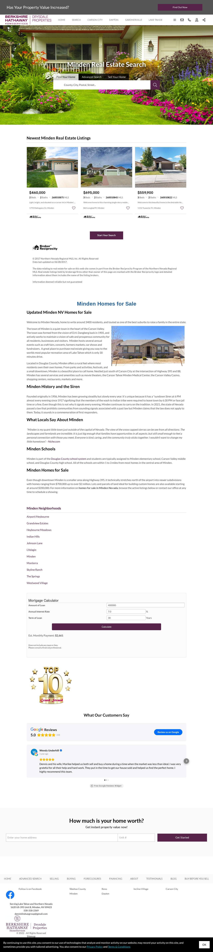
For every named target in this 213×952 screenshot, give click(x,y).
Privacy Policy (95, 946)
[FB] (31, 895)
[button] (26, 761)
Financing (115, 878)
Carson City (95, 19)
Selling (54, 878)
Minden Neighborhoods (44, 508)
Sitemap (31, 936)
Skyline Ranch (34, 569)
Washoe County (78, 889)
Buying (71, 878)
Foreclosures (92, 878)
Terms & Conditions (119, 946)
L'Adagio (31, 549)
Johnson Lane (34, 543)
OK (204, 944)
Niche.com (54, 441)
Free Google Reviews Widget (107, 786)
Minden (31, 556)
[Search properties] (155, 85)
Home (61, 19)
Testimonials (154, 878)
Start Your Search (106, 235)
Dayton (113, 19)
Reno (104, 889)
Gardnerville (133, 19)
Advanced (92, 76)
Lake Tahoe (155, 19)
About (134, 878)
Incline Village (141, 889)
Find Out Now (180, 7)
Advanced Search (30, 878)
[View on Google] (34, 752)
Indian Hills (33, 536)
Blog (174, 878)
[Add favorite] (74, 208)
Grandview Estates (37, 523)
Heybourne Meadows (39, 529)
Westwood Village (37, 582)
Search (76, 19)
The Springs (33, 576)
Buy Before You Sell (197, 878)
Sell (117, 76)
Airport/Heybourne (38, 516)
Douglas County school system (68, 458)
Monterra (32, 563)
